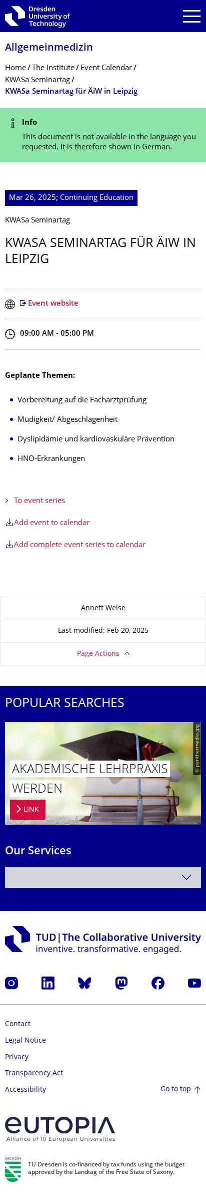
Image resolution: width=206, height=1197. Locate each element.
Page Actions (98, 654)
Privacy (16, 1057)
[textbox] (103, 877)
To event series (39, 501)
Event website (53, 304)
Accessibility (25, 1090)
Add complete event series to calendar (80, 545)
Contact (17, 1024)
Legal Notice (25, 1041)
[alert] (103, 135)
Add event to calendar (52, 523)
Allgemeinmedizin (49, 48)
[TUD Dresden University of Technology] (37, 16)
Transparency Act (34, 1073)
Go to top (175, 1089)
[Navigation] (191, 16)
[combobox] (103, 877)
